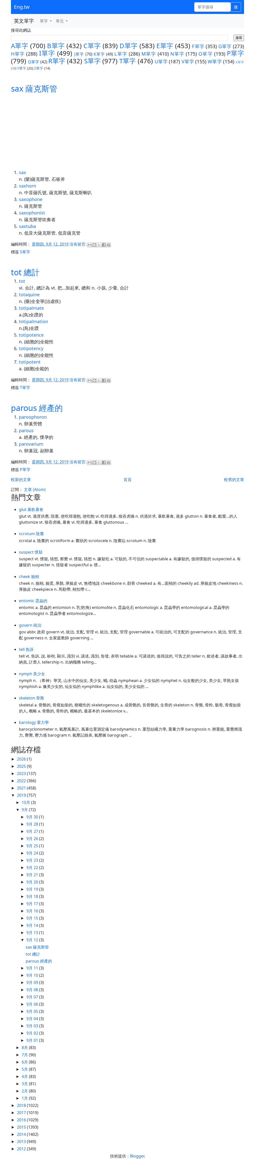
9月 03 (32, 1026)
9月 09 (32, 982)
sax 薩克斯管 (34, 88)
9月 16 (32, 911)
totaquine (29, 294)
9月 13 (32, 932)
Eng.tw (22, 6)
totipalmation (33, 321)
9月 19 (32, 889)
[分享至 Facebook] (103, 244)
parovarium (31, 444)
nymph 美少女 (32, 673)
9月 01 (32, 1040)
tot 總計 (25, 272)
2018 (22, 1105)
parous (26, 430)
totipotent (30, 362)
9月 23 (32, 860)
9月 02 (32, 1033)
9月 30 (32, 817)
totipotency (31, 348)
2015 (22, 1127)
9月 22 (32, 867)
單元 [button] (60, 21)
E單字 (164, 45)
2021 (22, 788)
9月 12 (32, 940)
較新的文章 (21, 479)
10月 (26, 802)
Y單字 (21, 68)
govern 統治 (30, 625)
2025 (22, 766)
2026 (22, 759)
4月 (25, 1076)
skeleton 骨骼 (31, 698)
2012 (22, 1149)
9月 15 (32, 918)
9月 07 (32, 997)
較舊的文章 (234, 479)
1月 (25, 1098)
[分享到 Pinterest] (108, 244)
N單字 (177, 53)
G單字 (225, 46)
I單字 (47, 53)
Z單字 (38, 68)
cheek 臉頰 (29, 576)
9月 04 (32, 1018)
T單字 (127, 61)
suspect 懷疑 (31, 552)
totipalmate (31, 308)
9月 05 (32, 1011)
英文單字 (24, 20)
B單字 (55, 45)
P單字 (235, 53)
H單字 (18, 53)
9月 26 (32, 838)
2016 (22, 1120)
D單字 (128, 45)
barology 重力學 (34, 722)
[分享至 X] (99, 244)
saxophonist (32, 213)
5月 (25, 1069)
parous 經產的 (37, 407)
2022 (22, 780)
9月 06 (32, 1004)
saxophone (30, 199)
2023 (22, 773)
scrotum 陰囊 (31, 533)
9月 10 (32, 975)
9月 (25, 809)
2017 (22, 1112)
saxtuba (27, 226)
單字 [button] (44, 21)
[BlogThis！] (94, 244)
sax (22, 172)
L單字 (120, 53)
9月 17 (32, 903)
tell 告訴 (26, 649)
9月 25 (32, 846)
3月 (25, 1083)
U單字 (161, 61)
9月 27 (32, 831)
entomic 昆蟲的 (33, 600)
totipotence (31, 335)
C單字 (92, 45)
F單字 (198, 46)
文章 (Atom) (35, 489)
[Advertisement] (127, 132)
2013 (22, 1141)
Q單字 (33, 62)
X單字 (240, 62)
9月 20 (32, 882)
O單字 (205, 53)
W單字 (215, 61)
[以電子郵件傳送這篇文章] (89, 244)
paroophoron (33, 417)
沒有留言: (78, 244)
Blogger (137, 1156)
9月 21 (32, 874)
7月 (25, 1055)
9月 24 (32, 853)
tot (22, 281)
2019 (22, 795)
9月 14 (32, 925)
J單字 (79, 54)
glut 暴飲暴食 (31, 509)
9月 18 (32, 896)
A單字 (19, 45)
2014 (22, 1134)
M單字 (148, 53)
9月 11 (32, 968)
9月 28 (32, 824)
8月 (25, 1047)
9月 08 (32, 989)
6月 (25, 1062)
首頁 (127, 479)
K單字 (99, 54)
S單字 (92, 61)
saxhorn (27, 186)
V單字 (188, 61)
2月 (25, 1091)
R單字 (56, 61)
